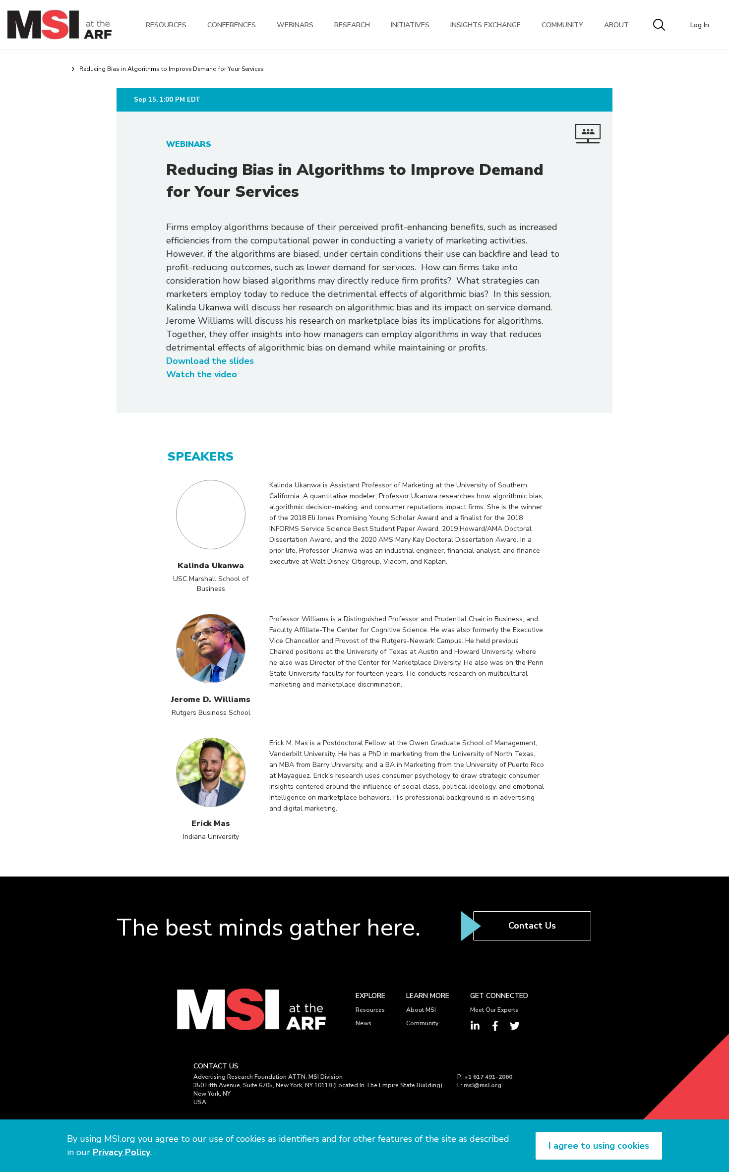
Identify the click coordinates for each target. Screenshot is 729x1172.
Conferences (231, 25)
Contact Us (532, 926)
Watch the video (201, 374)
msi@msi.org (482, 1085)
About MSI (421, 1010)
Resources (166, 25)
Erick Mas (210, 823)
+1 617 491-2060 (488, 1077)
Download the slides (210, 361)
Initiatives (410, 25)
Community (562, 25)
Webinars (295, 25)
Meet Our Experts (494, 1010)
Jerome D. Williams (210, 699)
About (616, 25)
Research (352, 25)
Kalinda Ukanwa (211, 565)
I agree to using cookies (598, 1146)
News (363, 1023)
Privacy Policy (121, 1152)
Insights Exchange (485, 25)
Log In (699, 25)
